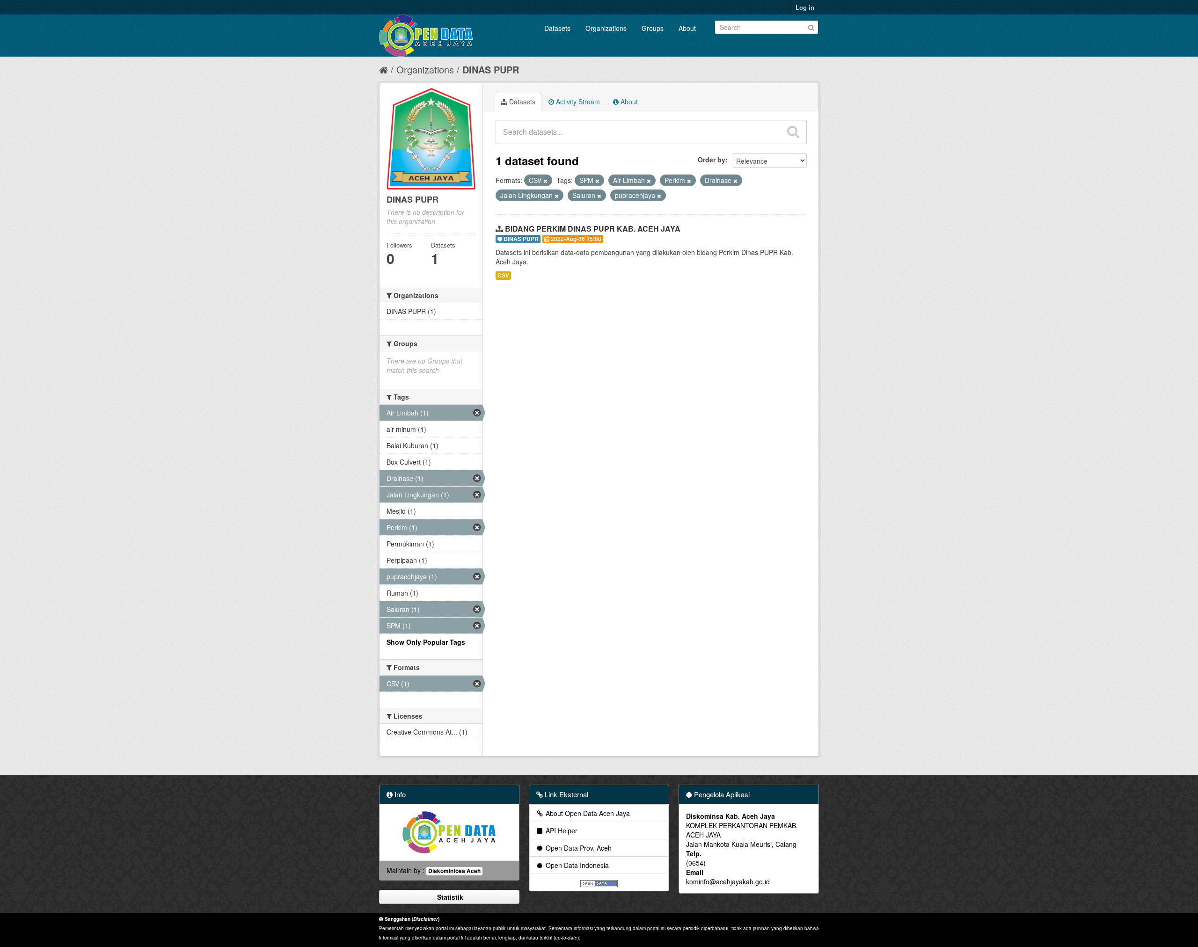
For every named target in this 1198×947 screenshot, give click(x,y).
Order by (711, 159)
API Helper (560, 830)
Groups (653, 28)
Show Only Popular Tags (426, 642)
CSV (503, 275)
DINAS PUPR (490, 69)
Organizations (606, 28)
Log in (805, 7)
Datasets (557, 28)
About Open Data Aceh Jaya (587, 813)
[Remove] (545, 180)
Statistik (449, 897)
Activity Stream (577, 101)
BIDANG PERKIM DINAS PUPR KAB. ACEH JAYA (592, 228)
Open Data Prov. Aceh (578, 847)
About (687, 28)
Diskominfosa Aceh (454, 871)
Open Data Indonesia (576, 865)
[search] (793, 132)
